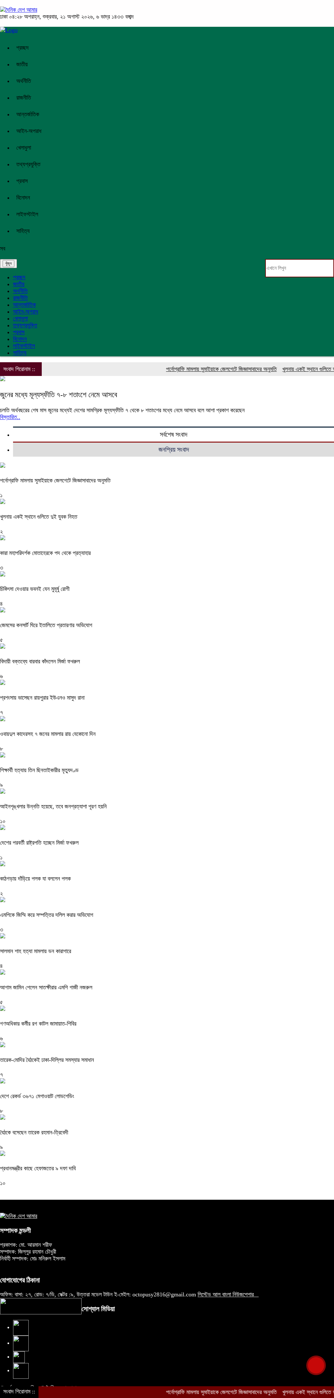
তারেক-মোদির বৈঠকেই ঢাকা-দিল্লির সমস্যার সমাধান (47, 1060)
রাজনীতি (23, 97)
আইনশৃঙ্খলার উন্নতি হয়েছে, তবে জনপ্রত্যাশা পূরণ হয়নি (53, 806)
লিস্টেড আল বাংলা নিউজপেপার (228, 1294)
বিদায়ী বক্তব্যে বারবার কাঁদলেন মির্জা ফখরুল (40, 661)
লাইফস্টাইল (27, 214)
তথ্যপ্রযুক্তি (28, 164)
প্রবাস (22, 181)
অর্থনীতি (23, 81)
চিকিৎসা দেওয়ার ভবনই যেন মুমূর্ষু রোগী (34, 589)
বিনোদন (23, 197)
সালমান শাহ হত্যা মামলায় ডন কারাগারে (35, 951)
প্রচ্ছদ (22, 47)
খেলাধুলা (23, 147)
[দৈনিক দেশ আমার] (18, 10)
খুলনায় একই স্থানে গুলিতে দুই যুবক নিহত (38, 516)
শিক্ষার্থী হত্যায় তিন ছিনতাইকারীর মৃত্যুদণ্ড (39, 770)
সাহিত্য (23, 231)
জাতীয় (22, 64)
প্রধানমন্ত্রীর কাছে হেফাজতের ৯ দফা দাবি (38, 1168)
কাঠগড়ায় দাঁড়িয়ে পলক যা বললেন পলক (35, 878)
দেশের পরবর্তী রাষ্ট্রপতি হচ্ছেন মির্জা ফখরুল (39, 842)
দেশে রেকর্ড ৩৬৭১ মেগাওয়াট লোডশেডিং (37, 1096)
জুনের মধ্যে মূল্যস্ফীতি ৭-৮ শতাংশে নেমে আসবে (58, 395)
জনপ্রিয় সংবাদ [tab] (174, 449)
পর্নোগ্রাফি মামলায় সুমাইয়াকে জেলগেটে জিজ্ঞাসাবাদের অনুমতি (207, 369)
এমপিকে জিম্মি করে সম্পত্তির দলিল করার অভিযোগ (46, 915)
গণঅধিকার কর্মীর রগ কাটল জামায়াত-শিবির (38, 1023)
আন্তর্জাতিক (27, 114)
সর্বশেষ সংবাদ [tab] (173, 434)
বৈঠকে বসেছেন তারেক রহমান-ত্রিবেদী (34, 1132)
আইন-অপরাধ (28, 131)
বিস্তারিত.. (10, 417)
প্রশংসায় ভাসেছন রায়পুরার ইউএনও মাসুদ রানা (42, 697)
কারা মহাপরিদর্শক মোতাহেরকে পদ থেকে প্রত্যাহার (45, 553)
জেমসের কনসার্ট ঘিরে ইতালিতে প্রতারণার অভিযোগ (46, 625)
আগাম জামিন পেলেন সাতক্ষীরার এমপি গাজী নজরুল (46, 987)
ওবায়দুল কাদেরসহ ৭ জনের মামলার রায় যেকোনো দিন (48, 734)
